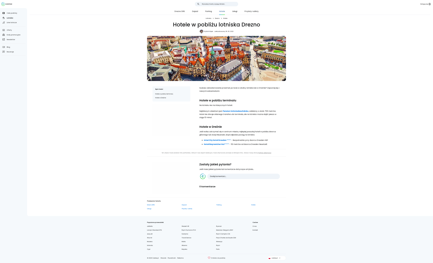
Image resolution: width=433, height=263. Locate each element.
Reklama (180, 258)
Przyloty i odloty (251, 11)
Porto (218, 249)
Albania (184, 245)
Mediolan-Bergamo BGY (224, 230)
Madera (149, 242)
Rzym (218, 245)
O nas (255, 226)
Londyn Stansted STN (154, 230)
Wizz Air (149, 238)
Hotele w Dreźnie (160, 98)
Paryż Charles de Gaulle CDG (226, 238)
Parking (208, 11)
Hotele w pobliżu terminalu (164, 94)
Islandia (150, 245)
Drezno (217, 18)
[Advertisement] (171, 120)
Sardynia (185, 234)
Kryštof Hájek (208, 31)
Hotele (222, 11)
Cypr (148, 249)
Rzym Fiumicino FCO (189, 230)
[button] (240, 176)
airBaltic (150, 226)
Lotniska (208, 18)
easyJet (149, 234)
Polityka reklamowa (264, 153)
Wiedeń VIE (185, 226)
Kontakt (255, 230)
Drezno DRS (179, 11)
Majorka (184, 249)
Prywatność (172, 258)
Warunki (163, 258)
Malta (184, 242)
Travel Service (186, 238)
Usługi (234, 11)
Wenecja (219, 242)
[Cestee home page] (6, 4)
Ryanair (219, 226)
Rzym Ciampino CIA (223, 234)
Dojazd (195, 11)
